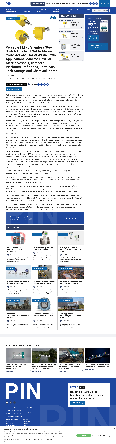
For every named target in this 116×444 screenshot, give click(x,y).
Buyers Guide (27, 413)
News (25, 415)
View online (91, 38)
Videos (48, 3)
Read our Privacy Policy (59, 436)
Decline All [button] (101, 435)
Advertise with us (56, 3)
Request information (14, 89)
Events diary (27, 421)
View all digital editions (96, 46)
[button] (5, 439)
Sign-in (79, 3)
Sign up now (105, 3)
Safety (88, 9)
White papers (66, 3)
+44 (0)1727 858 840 (14, 411)
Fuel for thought (27, 10)
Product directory (38, 3)
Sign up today (76, 403)
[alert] (58, 435)
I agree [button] (84, 435)
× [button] (114, 428)
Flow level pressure (56, 10)
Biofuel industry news (42, 10)
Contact (73, 3)
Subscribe (85, 3)
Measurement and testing (74, 10)
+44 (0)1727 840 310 (14, 413)
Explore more (10, 371)
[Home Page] (8, 3)
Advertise (26, 419)
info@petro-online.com (15, 416)
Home (25, 411)
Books (25, 425)
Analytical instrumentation (11, 10)
